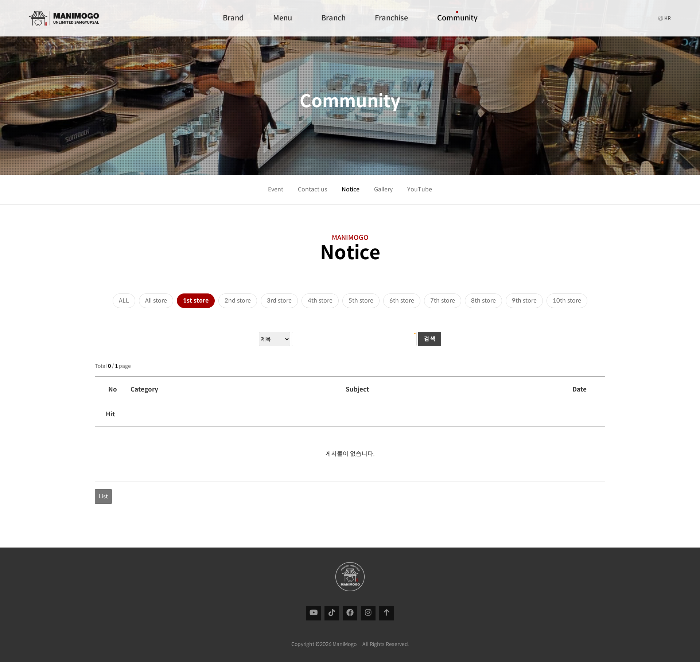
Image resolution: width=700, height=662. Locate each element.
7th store (442, 300)
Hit (110, 414)
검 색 (429, 338)
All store (156, 300)
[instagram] (368, 613)
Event (275, 189)
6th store (401, 300)
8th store (483, 300)
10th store (567, 300)
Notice (350, 189)
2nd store (238, 300)
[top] (386, 613)
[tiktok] (331, 613)
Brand (233, 18)
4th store (320, 300)
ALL (124, 300)
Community (457, 18)
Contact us (312, 189)
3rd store (279, 300)
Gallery (383, 189)
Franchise (391, 18)
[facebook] (350, 613)
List (103, 496)
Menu (282, 18)
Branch (333, 18)
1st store (196, 300)
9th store (524, 300)
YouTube (419, 189)
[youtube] (314, 613)
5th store (361, 300)
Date (579, 389)
